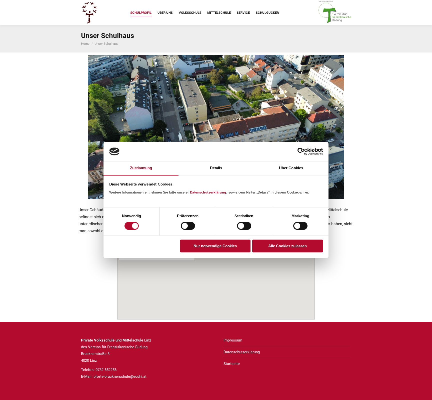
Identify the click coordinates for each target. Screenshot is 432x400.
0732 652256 (106, 370)
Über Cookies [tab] (291, 168)
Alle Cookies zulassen (287, 246)
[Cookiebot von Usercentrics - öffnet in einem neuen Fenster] (301, 151)
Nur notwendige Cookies (215, 246)
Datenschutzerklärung (208, 192)
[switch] (188, 226)
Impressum (233, 340)
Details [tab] (216, 168)
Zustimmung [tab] (141, 168)
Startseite (232, 364)
